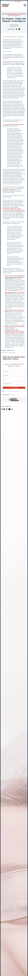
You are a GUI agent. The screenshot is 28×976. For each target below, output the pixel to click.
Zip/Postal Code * (7, 382)
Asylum (7, 13)
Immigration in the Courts (19, 14)
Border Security (14, 13)
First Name (6, 370)
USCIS (9, 15)
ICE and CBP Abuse (6, 14)
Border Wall (22, 13)
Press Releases (16, 15)
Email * (5, 378)
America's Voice (14, 1)
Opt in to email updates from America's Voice (12, 391)
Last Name (6, 374)
